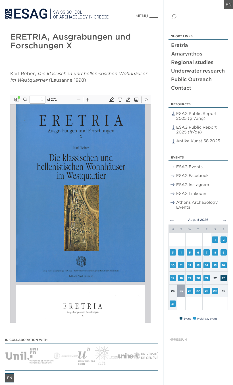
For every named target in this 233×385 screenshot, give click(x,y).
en (229, 4)
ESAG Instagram (192, 184)
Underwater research (198, 71)
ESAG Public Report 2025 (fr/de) (196, 129)
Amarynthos (186, 54)
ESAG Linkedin (191, 193)
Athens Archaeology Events (197, 204)
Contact (181, 88)
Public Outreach (191, 79)
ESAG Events (189, 166)
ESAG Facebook (192, 175)
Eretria (179, 45)
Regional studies (192, 62)
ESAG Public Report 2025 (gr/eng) (196, 116)
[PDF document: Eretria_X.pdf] (80, 209)
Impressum (177, 339)
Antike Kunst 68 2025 (198, 140)
